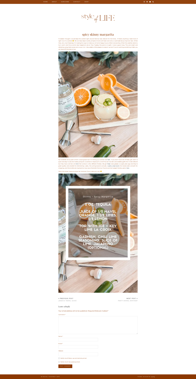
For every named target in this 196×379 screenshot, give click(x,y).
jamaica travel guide (67, 300)
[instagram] (144, 2)
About (54, 1)
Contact (76, 1)
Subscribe (65, 1)
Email (60, 343)
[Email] (150, 2)
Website (60, 351)
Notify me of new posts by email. (70, 362)
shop (87, 1)
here (77, 164)
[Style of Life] (98, 13)
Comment (62, 314)
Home (45, 1)
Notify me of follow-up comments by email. (74, 358)
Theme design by (146, 376)
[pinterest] (147, 2)
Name (60, 336)
